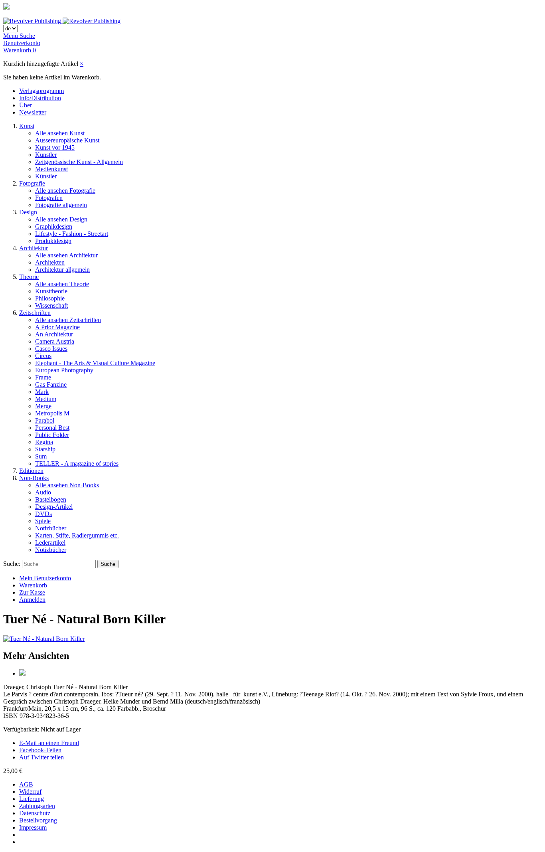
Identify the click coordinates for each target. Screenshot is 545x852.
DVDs (43, 513)
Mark (42, 391)
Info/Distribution (40, 98)
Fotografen (49, 197)
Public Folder (52, 434)
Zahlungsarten (37, 806)
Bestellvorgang (38, 820)
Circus (43, 355)
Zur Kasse (32, 592)
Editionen (31, 470)
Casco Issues (51, 348)
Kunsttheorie (51, 291)
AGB (26, 784)
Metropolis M (52, 413)
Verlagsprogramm (41, 90)
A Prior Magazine (57, 327)
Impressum (33, 827)
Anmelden (32, 599)
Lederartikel (50, 542)
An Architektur (54, 334)
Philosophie (50, 298)
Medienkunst (51, 169)
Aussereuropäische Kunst (67, 140)
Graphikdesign (53, 226)
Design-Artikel (54, 506)
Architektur (33, 248)
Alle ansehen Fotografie (65, 190)
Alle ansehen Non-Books (67, 485)
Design (28, 212)
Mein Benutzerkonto (45, 578)
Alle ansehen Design (61, 219)
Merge (43, 406)
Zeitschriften (35, 312)
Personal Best (52, 427)
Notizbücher (50, 528)
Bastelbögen (50, 499)
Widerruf (30, 791)
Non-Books (34, 477)
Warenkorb (33, 585)
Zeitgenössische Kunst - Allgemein (79, 161)
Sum (41, 456)
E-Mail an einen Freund (49, 742)
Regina (44, 442)
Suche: (11, 563)
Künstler (46, 154)
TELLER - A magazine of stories (76, 463)
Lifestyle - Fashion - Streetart (71, 233)
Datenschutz (34, 813)
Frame (43, 377)
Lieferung (31, 798)
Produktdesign (53, 240)
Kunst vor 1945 (55, 147)
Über (25, 105)
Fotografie (32, 183)
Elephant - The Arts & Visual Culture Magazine (95, 363)
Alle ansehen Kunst (60, 133)
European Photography (64, 370)
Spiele (43, 521)
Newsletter (32, 112)
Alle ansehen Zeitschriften (68, 319)
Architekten (50, 262)
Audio (43, 492)
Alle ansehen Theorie (62, 284)
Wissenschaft (51, 305)
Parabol (44, 420)
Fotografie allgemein (61, 205)
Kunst (26, 126)
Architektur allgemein (62, 269)
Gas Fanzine (51, 384)
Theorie (29, 276)
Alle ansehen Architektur (66, 255)
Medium (45, 398)
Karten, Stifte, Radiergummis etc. (77, 535)
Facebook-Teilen (40, 750)
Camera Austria (54, 341)
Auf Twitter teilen (41, 757)
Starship (45, 449)
